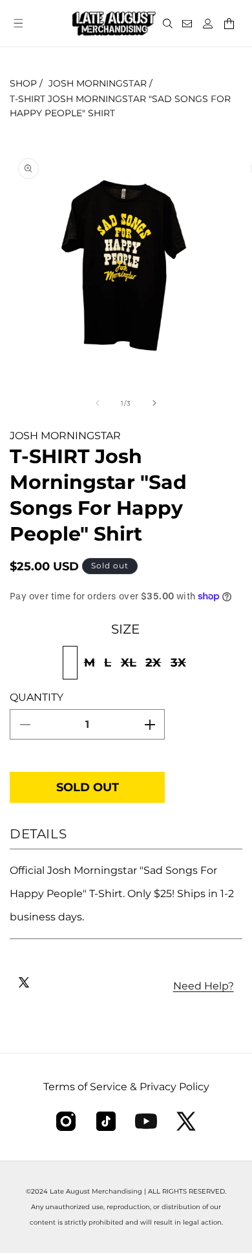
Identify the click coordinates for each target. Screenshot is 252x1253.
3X (180, 667)
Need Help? (203, 986)
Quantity (36, 697)
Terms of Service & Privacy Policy (126, 1087)
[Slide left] (97, 403)
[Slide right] (154, 403)
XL (130, 667)
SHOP (23, 83)
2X (154, 667)
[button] (18, 23)
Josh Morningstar (97, 83)
